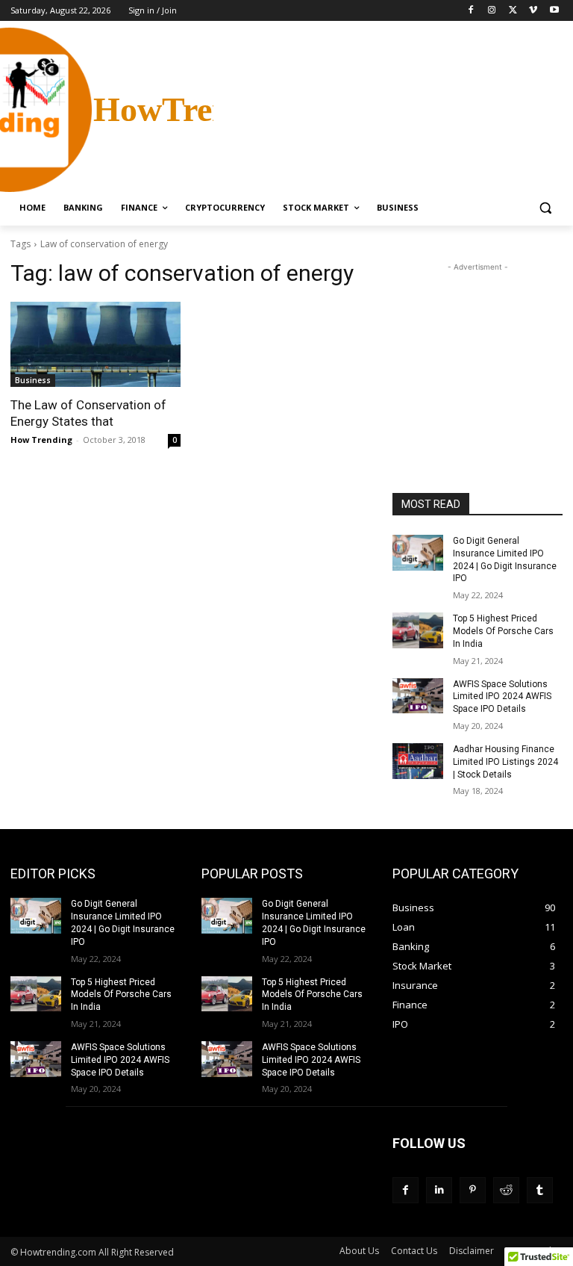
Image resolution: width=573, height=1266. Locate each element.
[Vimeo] (533, 10)
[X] (513, 10)
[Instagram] (492, 10)
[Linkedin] (439, 1190)
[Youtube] (554, 10)
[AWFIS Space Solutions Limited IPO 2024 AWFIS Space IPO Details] (417, 696)
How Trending (41, 439)
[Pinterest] (473, 1190)
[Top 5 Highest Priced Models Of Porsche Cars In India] (417, 630)
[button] (545, 208)
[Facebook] (471, 10)
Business (33, 380)
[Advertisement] (388, 108)
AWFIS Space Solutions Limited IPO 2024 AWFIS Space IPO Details (502, 697)
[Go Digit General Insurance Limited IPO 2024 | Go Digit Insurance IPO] (417, 553)
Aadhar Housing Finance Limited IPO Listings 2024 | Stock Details (505, 762)
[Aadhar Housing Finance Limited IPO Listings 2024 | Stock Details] (417, 761)
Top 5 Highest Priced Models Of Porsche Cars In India (503, 631)
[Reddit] (506, 1190)
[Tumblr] (540, 1190)
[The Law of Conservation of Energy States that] (95, 344)
